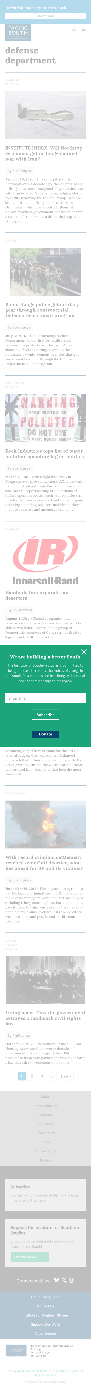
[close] (84, 652)
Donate (45, 734)
